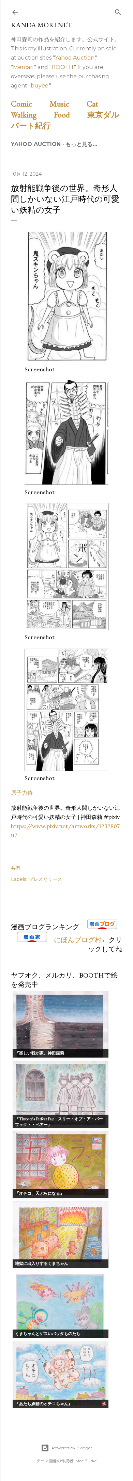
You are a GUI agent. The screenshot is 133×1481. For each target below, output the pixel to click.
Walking (31, 114)
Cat (100, 103)
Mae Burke (86, 1460)
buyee (39, 85)
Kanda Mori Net (41, 24)
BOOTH (62, 67)
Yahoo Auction (74, 57)
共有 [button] (15, 868)
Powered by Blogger (72, 1447)
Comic (29, 103)
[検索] (118, 11)
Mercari (23, 67)
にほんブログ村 (78, 939)
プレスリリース (45, 879)
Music (67, 103)
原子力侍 (22, 792)
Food (70, 114)
